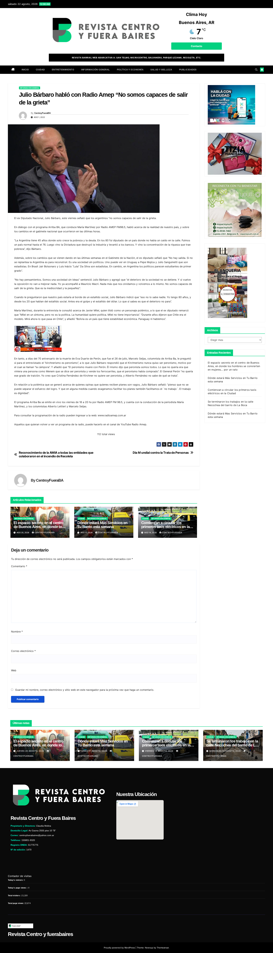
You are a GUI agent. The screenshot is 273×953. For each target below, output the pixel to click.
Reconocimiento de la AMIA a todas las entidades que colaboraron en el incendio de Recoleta (56, 454)
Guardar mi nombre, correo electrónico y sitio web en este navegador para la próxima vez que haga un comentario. (84, 689)
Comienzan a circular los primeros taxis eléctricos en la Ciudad (165, 527)
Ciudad (40, 69)
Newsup (149, 947)
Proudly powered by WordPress (120, 947)
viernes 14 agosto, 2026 (159, 751)
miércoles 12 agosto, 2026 (225, 751)
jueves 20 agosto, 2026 (30, 751)
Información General (95, 69)
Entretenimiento (63, 69)
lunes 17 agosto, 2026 (94, 751)
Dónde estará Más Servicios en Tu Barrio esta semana (102, 525)
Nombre (17, 631)
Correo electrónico (23, 651)
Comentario (19, 566)
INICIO (25, 69)
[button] (256, 69)
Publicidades (188, 69)
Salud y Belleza (161, 69)
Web (13, 670)
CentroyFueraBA (42, 113)
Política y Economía (130, 69)
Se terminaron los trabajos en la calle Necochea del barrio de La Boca (232, 745)
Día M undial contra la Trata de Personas (161, 452)
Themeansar (163, 947)
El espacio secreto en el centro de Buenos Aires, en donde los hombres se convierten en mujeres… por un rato (234, 366)
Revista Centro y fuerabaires (40, 934)
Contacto (196, 46)
